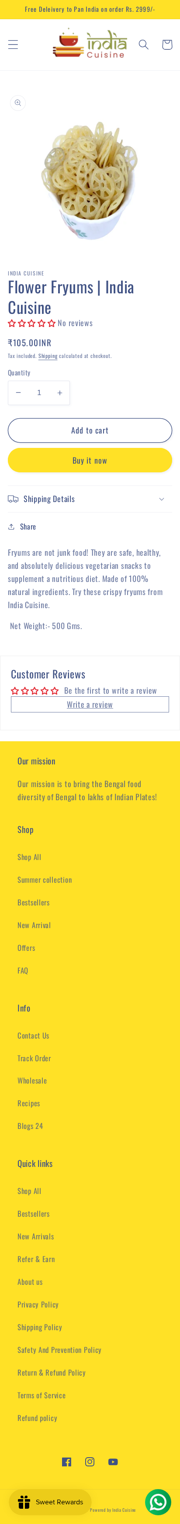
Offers (26, 947)
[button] (13, 44)
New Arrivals (35, 1236)
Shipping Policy (39, 1326)
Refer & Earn (36, 1258)
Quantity (19, 372)
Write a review (90, 704)
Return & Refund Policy (51, 1372)
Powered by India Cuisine (113, 1510)
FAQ (22, 970)
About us (30, 1281)
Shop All (29, 856)
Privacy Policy (38, 1304)
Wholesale (32, 1080)
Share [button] (28, 526)
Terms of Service (41, 1395)
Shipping (48, 355)
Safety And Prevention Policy (59, 1349)
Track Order (34, 1058)
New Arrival (34, 924)
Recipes (28, 1102)
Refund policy (37, 1417)
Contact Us (33, 1035)
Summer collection (44, 879)
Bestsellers (33, 902)
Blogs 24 (30, 1125)
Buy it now (90, 460)
